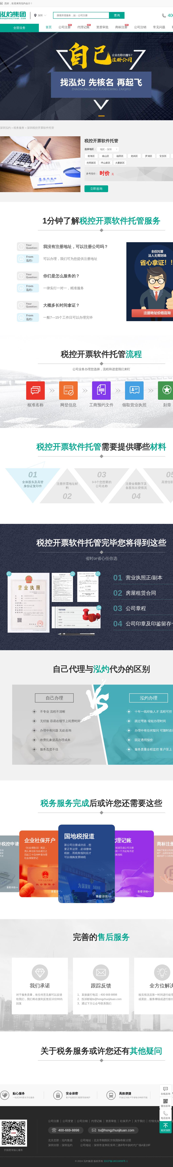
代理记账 (83, 27)
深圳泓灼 (5, 127)
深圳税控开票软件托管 (40, 127)
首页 (49, 27)
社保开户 (125, 1121)
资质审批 (102, 27)
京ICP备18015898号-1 (116, 1161)
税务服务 (19, 127)
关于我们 (139, 1121)
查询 (117, 15)
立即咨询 (96, 188)
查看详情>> (104, 896)
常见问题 (159, 27)
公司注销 (140, 27)
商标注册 (121, 27)
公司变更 (68, 1121)
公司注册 (64, 27)
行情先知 (154, 1121)
